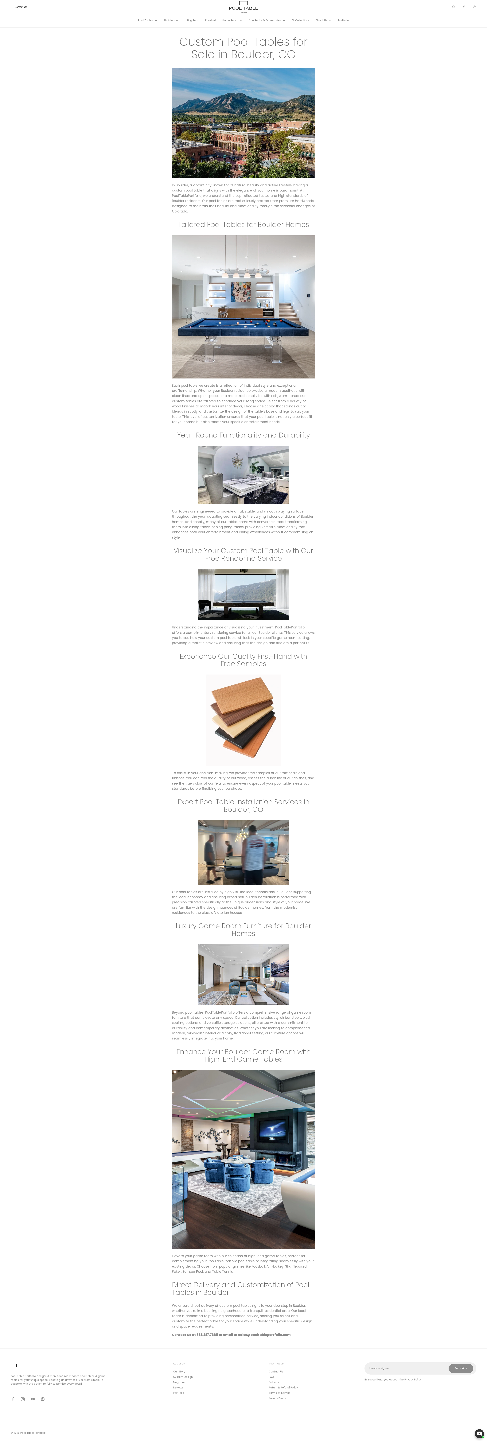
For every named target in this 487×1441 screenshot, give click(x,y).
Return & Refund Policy (283, 1387)
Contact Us (276, 1371)
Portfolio (178, 1393)
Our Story (179, 1371)
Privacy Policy (277, 1398)
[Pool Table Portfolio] (243, 6)
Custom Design (183, 1377)
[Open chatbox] (479, 1433)
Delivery (274, 1382)
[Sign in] (464, 6)
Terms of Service (279, 1393)
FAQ (271, 1377)
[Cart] (474, 6)
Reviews (178, 1387)
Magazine (179, 1382)
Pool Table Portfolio (33, 1433)
